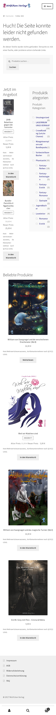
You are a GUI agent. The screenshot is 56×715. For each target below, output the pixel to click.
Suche (28, 710)
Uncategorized (42, 117)
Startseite (10, 16)
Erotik (42, 223)
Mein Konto (9, 710)
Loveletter (40, 213)
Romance (43, 218)
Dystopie (43, 200)
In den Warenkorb (11, 175)
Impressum (11, 660)
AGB (8, 665)
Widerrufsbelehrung (15, 670)
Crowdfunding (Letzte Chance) (41, 133)
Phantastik (41, 160)
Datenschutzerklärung (16, 675)
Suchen (12, 67)
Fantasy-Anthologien (44, 176)
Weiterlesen (28, 360)
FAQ (8, 680)
